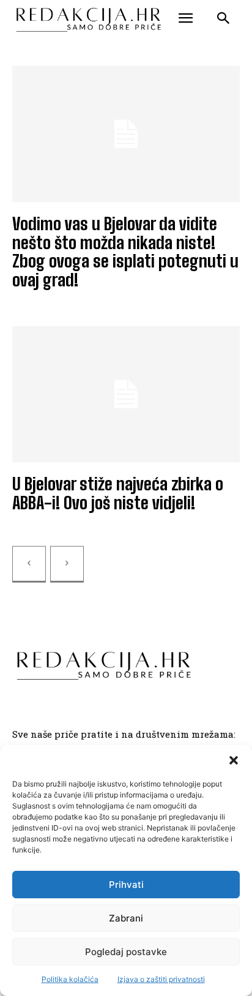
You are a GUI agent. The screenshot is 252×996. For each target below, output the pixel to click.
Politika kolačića (70, 979)
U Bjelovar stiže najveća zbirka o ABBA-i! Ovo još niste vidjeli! (117, 493)
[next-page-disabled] (67, 564)
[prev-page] (29, 564)
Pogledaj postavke (126, 952)
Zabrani (126, 918)
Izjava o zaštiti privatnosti (161, 979)
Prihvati (126, 884)
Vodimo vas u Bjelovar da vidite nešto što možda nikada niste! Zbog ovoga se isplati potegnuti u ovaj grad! (125, 251)
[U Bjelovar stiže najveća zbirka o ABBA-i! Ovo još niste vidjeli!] (126, 394)
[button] (234, 760)
